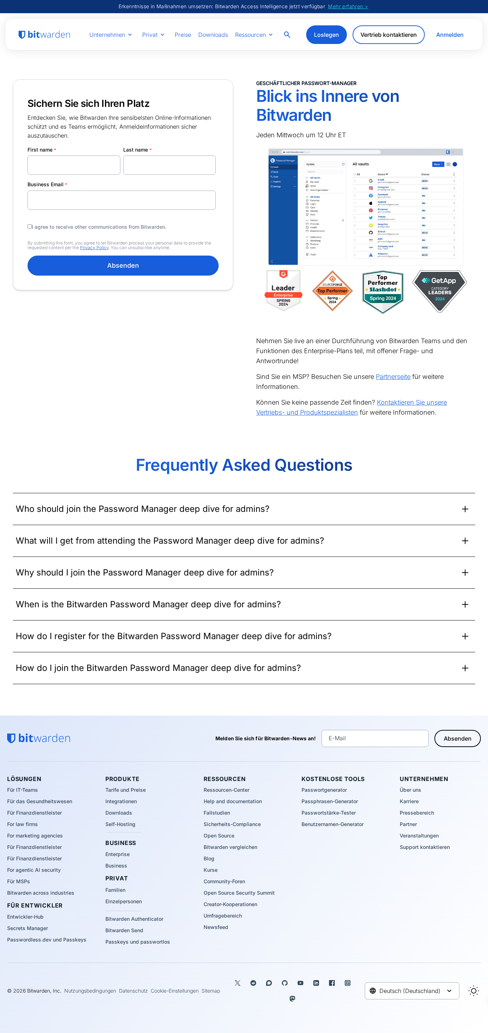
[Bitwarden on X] (237, 983)
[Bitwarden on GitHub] (284, 983)
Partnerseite (393, 376)
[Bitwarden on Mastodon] (292, 998)
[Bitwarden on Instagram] (347, 983)
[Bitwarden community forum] (269, 983)
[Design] (474, 991)
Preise (183, 34)
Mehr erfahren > (348, 6)
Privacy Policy (94, 247)
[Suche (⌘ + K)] (288, 34)
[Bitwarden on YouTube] (300, 983)
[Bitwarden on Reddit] (253, 983)
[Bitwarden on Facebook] (332, 983)
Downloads (213, 34)
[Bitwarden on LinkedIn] (316, 983)
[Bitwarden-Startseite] (44, 35)
